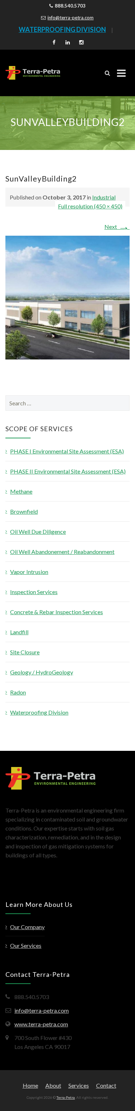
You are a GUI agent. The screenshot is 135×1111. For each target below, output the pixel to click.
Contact (106, 1085)
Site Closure (25, 652)
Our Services (25, 945)
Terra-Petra (66, 1097)
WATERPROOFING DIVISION (62, 29)
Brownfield (24, 511)
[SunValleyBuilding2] (67, 296)
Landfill (19, 632)
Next (117, 226)
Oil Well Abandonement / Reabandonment (62, 551)
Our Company (27, 926)
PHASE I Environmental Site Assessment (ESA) (67, 451)
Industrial (104, 197)
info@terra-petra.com (71, 17)
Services (78, 1085)
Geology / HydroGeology (41, 672)
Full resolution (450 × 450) (90, 206)
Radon (18, 692)
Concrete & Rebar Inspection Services (56, 611)
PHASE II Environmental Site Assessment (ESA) (68, 471)
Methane (21, 491)
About (53, 1085)
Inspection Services (34, 591)
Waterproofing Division (39, 712)
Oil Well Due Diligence (38, 531)
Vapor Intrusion (29, 571)
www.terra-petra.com (41, 1024)
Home (30, 1085)
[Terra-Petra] (32, 73)
